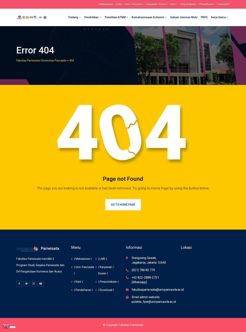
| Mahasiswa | (105, 4)
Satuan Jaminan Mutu (183, 17)
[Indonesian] (12, 326)
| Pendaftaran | (206, 4)
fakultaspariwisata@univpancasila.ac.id (158, 289)
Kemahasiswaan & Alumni (148, 17)
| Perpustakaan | (188, 4)
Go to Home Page (123, 204)
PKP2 (204, 17)
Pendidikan (91, 17)
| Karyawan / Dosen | (156, 4)
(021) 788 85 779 (143, 270)
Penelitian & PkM (115, 17)
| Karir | (173, 4)
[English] (6, 326)
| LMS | (119, 4)
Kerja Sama (218, 17)
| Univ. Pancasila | (134, 4)
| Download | (223, 4)
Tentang (73, 17)
